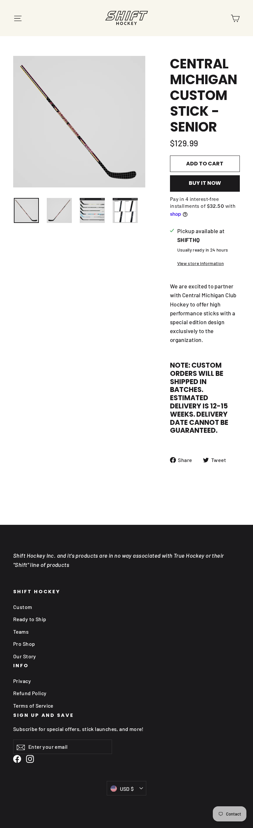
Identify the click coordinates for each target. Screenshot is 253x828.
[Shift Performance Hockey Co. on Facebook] (17, 758)
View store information (200, 263)
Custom (22, 607)
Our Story (24, 656)
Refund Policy (30, 693)
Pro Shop (24, 644)
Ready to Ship (29, 619)
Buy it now (205, 183)
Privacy (22, 681)
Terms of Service (33, 705)
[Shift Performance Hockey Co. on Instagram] (30, 758)
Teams (21, 631)
